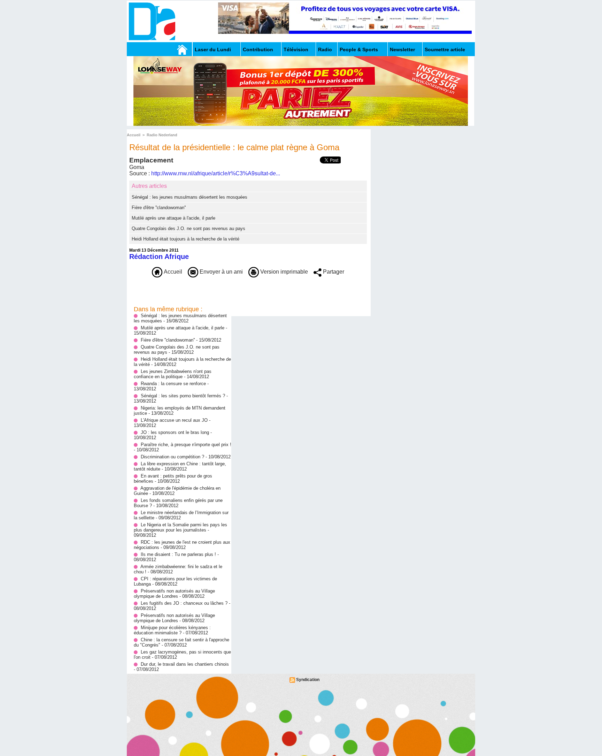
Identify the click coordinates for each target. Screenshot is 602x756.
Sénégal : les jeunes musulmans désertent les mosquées (189, 197)
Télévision (296, 49)
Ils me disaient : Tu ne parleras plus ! (178, 554)
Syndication (307, 679)
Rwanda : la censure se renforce (174, 383)
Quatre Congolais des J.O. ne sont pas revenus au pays (188, 228)
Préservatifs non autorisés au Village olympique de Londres (174, 593)
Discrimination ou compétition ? (172, 456)
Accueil (133, 135)
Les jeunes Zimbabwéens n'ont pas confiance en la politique (172, 374)
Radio (325, 49)
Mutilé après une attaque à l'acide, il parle (173, 218)
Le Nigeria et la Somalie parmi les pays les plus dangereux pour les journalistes (180, 527)
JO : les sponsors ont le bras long (175, 432)
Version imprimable (283, 272)
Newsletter (402, 49)
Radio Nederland (162, 135)
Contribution (258, 49)
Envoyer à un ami (220, 272)
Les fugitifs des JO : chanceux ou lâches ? (184, 603)
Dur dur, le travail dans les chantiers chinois (185, 664)
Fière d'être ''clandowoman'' (159, 207)
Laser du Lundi (213, 49)
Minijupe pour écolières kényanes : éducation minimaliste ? (172, 630)
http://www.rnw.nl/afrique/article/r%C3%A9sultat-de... (215, 173)
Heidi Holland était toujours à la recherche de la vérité (185, 239)
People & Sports (359, 49)
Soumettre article (445, 49)
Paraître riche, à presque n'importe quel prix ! (186, 444)
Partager (333, 272)
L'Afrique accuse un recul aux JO (174, 420)
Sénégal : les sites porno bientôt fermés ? (183, 395)
